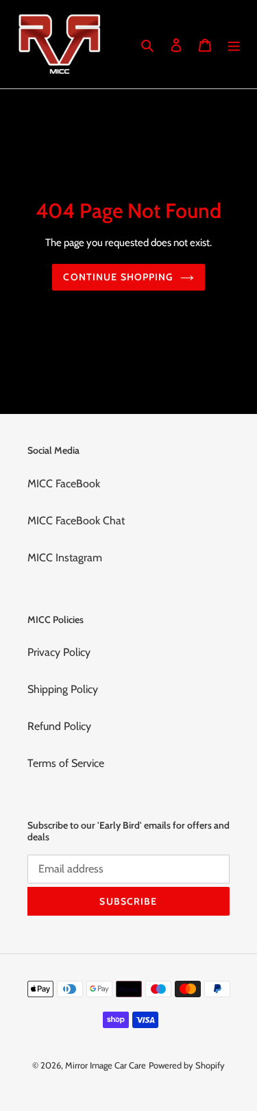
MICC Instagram (64, 557)
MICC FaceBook (63, 483)
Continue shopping (118, 277)
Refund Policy (59, 726)
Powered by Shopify (187, 1065)
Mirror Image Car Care (105, 1065)
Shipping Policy (62, 689)
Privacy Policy (58, 652)
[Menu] (233, 44)
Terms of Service (65, 763)
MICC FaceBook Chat (76, 520)
